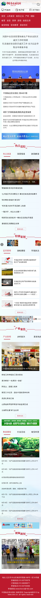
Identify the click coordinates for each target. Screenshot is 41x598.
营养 (14, 20)
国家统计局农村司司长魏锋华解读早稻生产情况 (19, 106)
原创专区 (24, 25)
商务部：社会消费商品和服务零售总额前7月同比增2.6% (20, 126)
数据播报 (7, 431)
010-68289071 (24, 583)
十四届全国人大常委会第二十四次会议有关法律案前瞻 (20, 98)
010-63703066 (24, 586)
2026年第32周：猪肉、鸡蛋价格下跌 (14, 488)
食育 (3, 20)
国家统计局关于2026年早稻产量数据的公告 (17, 103)
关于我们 (36, 10)
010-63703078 (24, 580)
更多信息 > (20, 229)
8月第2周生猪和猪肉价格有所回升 (13, 477)
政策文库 (27, 20)
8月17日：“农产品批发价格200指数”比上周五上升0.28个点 (20, 495)
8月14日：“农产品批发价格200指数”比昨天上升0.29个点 (20, 503)
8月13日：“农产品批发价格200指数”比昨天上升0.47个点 (20, 512)
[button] (3, 74)
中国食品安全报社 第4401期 (15, 93)
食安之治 (20, 16)
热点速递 (7, 153)
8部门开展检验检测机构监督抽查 (17, 112)
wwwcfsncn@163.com (24, 588)
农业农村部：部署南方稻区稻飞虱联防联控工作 (19, 116)
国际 (32, 16)
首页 (3, 16)
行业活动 (21, 431)
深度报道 (21, 153)
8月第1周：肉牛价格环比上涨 (12, 483)
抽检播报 (21, 250)
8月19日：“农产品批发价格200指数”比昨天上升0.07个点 (20, 462)
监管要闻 (7, 250)
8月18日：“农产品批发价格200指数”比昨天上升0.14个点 (20, 470)
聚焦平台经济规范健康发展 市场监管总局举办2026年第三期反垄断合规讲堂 (20, 121)
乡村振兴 (21, 336)
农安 (9, 20)
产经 (27, 16)
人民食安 (10, 16)
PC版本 (7, 10)
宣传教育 (14, 25)
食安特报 (5, 25)
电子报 (21, 10)
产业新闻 (7, 336)
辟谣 (19, 20)
